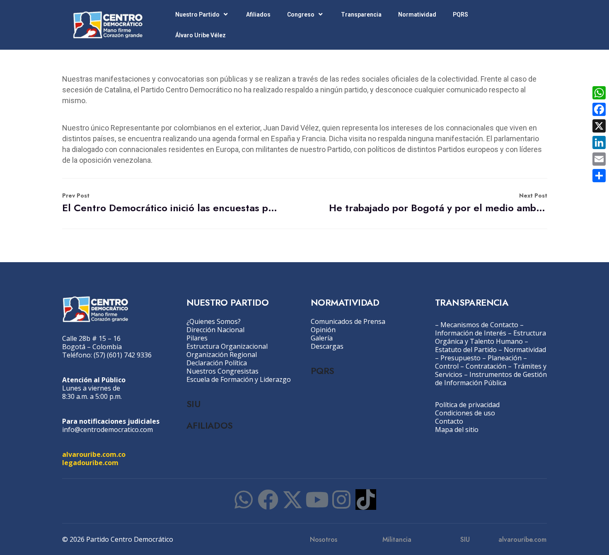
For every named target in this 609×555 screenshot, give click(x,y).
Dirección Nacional (215, 329)
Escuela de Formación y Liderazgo (238, 379)
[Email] (599, 159)
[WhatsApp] (599, 92)
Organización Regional (221, 354)
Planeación (505, 357)
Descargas (327, 346)
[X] (599, 126)
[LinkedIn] (599, 142)
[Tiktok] (365, 499)
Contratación (486, 366)
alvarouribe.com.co (94, 454)
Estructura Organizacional (227, 346)
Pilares (197, 338)
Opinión (323, 329)
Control (447, 366)
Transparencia (361, 14)
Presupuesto (460, 357)
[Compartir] (599, 175)
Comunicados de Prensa (348, 321)
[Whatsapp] (243, 499)
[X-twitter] (292, 499)
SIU (193, 403)
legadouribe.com (90, 462)
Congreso (300, 14)
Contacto (449, 421)
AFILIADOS (209, 425)
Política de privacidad (467, 404)
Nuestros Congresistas (222, 371)
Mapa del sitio (457, 429)
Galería (322, 338)
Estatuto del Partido (466, 349)
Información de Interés (470, 333)
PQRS (460, 14)
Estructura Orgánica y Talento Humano (490, 337)
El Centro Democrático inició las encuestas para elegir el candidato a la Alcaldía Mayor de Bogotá (171, 203)
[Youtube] (317, 499)
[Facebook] (268, 499)
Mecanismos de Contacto (479, 324)
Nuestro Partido (197, 14)
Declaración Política (216, 362)
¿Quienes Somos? (213, 321)
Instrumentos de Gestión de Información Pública (491, 378)
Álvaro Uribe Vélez (200, 35)
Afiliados (258, 14)
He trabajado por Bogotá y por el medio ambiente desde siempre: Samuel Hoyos (438, 203)
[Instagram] (341, 499)
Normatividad (417, 14)
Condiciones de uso (465, 412)
